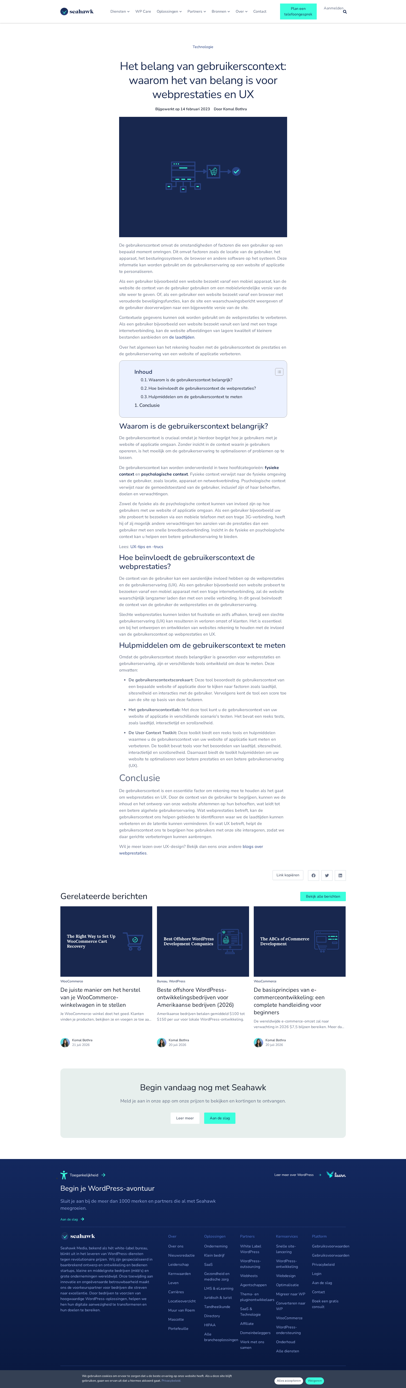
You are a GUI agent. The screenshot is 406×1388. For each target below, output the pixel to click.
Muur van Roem (181, 1310)
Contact (318, 1292)
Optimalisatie (287, 1285)
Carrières (176, 1292)
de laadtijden (181, 337)
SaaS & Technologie (250, 1311)
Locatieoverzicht (182, 1301)
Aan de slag (322, 1282)
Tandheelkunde (217, 1306)
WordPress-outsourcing (250, 1263)
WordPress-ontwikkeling (287, 1263)
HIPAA (210, 1325)
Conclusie (149, 405)
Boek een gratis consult (325, 1304)
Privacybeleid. (171, 1381)
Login (316, 1273)
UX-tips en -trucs (146, 546)
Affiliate (247, 1323)
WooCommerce (71, 981)
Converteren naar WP (290, 1306)
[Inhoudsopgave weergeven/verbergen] (277, 372)
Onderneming (215, 1246)
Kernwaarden (179, 1273)
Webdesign (286, 1275)
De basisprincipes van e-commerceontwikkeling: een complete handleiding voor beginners (289, 1001)
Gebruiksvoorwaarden (327, 1246)
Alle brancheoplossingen (219, 1337)
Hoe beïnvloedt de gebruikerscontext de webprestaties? (202, 388)
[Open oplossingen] (180, 11)
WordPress (177, 981)
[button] (313, 875)
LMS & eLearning (218, 1288)
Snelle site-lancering (286, 1249)
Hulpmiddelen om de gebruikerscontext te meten (195, 397)
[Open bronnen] (228, 11)
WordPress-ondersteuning (288, 1330)
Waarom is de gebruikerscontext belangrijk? (190, 380)
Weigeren (315, 1381)
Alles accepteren (289, 1381)
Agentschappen (253, 1285)
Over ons (175, 1246)
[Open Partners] (204, 11)
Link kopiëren (288, 875)
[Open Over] (246, 11)
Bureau (162, 981)
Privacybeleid (323, 1264)
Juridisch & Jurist (218, 1297)
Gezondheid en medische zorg (217, 1276)
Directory (212, 1316)
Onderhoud (285, 1342)
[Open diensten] (128, 11)
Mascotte (176, 1319)
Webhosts (249, 1275)
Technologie (203, 47)
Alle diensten (287, 1351)
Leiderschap (178, 1264)
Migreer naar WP (290, 1294)
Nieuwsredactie (181, 1255)
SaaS (208, 1264)
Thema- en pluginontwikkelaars (255, 1297)
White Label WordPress (250, 1249)
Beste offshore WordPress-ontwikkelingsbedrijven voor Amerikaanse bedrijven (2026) (195, 997)
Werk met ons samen (252, 1344)
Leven (173, 1282)
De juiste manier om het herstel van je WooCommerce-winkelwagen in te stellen (100, 997)
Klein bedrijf (214, 1255)
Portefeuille (178, 1328)
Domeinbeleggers (255, 1332)
